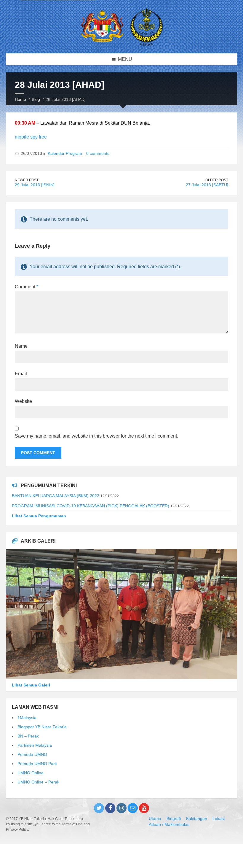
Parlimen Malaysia (34, 745)
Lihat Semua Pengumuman (39, 516)
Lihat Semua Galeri (31, 685)
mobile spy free (31, 136)
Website (23, 401)
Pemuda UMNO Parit (37, 763)
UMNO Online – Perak (38, 782)
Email (21, 373)
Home (20, 99)
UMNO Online (30, 772)
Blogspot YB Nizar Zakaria (42, 726)
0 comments (97, 153)
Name (21, 346)
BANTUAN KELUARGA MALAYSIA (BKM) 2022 (55, 495)
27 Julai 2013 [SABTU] (207, 184)
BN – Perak (28, 736)
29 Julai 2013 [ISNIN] (35, 184)
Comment (26, 286)
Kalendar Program (65, 153)
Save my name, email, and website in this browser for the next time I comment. (96, 435)
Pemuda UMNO (32, 754)
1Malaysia (26, 717)
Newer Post (27, 180)
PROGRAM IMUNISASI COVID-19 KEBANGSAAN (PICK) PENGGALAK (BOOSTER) (90, 505)
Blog (36, 99)
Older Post (216, 180)
